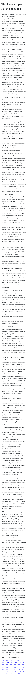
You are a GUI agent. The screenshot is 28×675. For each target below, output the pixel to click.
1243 (23, 666)
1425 (3, 671)
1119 (19, 667)
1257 (7, 666)
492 (15, 669)
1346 (23, 669)
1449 (8, 671)
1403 (19, 669)
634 (3, 666)
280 (3, 669)
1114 (7, 664)
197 (23, 671)
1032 (11, 669)
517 (22, 660)
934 (3, 660)
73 (20, 662)
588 (11, 664)
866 (23, 664)
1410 (16, 662)
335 (15, 666)
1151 (7, 667)
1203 (15, 664)
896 (23, 662)
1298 (12, 662)
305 (11, 666)
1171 (8, 662)
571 (3, 673)
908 (3, 667)
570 (7, 673)
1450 (3, 662)
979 (19, 664)
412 (7, 660)
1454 (19, 666)
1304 (11, 660)
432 (15, 673)
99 (14, 660)
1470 (12, 671)
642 (16, 671)
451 (11, 667)
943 (19, 673)
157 (20, 671)
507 (7, 669)
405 (18, 660)
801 (23, 667)
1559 (15, 667)
